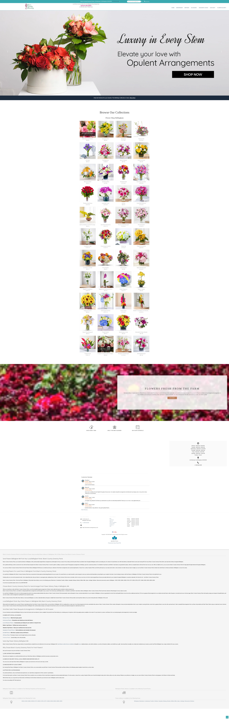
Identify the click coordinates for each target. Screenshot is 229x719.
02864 (29, 695)
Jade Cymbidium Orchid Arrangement (88, 218)
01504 (26, 695)
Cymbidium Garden (87, 261)
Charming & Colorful (105, 240)
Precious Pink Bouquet (123, 218)
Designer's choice (203, 7)
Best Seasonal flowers (87, 133)
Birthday (187, 7)
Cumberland (147, 695)
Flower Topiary (141, 283)
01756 (42, 695)
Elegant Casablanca (87, 283)
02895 (57, 695)
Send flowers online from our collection (65, 638)
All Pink (123, 197)
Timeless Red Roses (87, 197)
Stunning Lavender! (141, 175)
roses (80, 638)
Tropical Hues (88, 347)
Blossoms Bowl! (87, 175)
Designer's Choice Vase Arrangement (106, 347)
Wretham (192, 695)
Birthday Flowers (6, 611)
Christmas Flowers (6, 631)
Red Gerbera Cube (123, 326)
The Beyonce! (105, 154)
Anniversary (179, 7)
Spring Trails (141, 133)
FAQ (110, 520)
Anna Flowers (105, 261)
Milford (172, 695)
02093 (54, 695)
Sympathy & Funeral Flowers (9, 624)
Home (172, 7)
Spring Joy (123, 133)
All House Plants (6, 629)
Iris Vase (88, 154)
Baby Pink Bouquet (141, 261)
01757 (45, 695)
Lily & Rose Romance (106, 218)
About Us (111, 515)
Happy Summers (88, 304)
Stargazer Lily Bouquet (123, 347)
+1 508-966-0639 (115, 1)
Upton (178, 695)
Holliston (156, 695)
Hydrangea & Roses (105, 304)
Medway (165, 695)
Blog (110, 512)
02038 (32, 695)
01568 (48, 695)
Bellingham (136, 695)
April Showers (123, 261)
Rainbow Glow (123, 175)
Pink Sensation (141, 218)
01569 (51, 695)
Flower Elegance (123, 283)
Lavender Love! (105, 197)
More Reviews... (84, 503)
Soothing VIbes (105, 175)
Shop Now (132, 92)
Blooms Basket (123, 154)
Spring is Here (105, 133)
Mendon (169, 695)
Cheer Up (123, 240)
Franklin (152, 695)
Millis (175, 695)
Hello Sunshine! (141, 154)
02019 (23, 695)
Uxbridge (182, 695)
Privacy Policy (112, 517)
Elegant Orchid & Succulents (105, 283)
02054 (61, 695)
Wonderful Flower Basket (141, 326)
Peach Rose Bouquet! (88, 326)
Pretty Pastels (105, 326)
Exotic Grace (123, 304)
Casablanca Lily (87, 240)
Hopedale (161, 695)
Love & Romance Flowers (8, 616)
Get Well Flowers (6, 626)
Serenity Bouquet (141, 347)
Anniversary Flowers (7, 614)
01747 (35, 695)
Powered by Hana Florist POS (114, 537)
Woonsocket (187, 695)
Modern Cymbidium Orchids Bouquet (141, 304)
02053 (38, 695)
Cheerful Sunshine (141, 240)
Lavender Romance (141, 197)
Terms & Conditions (113, 516)
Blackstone (141, 695)
